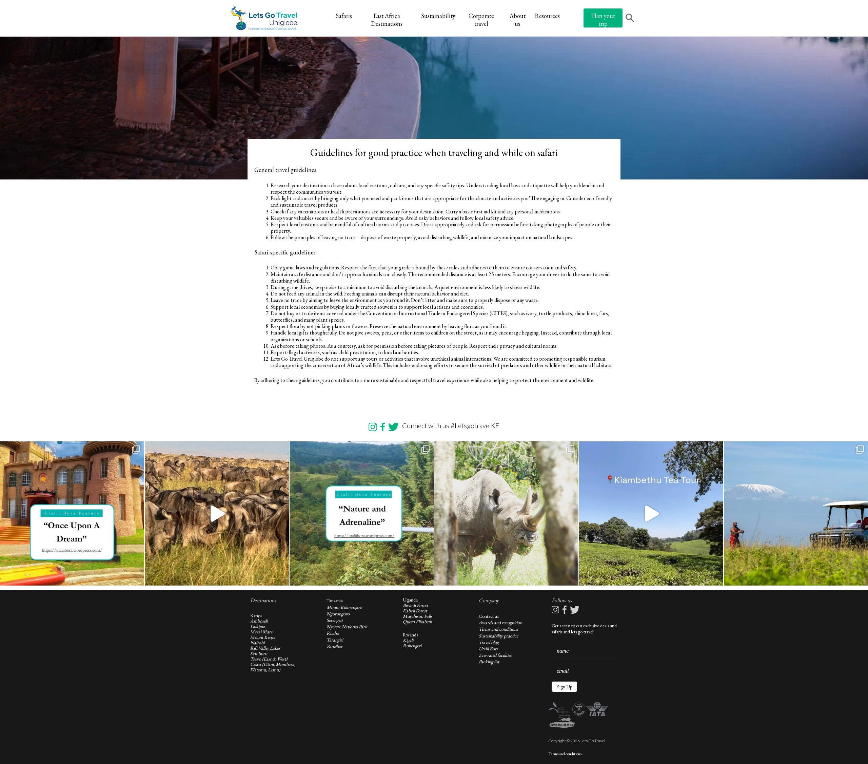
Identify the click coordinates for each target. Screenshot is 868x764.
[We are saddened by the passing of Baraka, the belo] (506, 513)
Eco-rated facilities (495, 655)
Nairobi (257, 642)
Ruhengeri (412, 646)
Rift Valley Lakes (265, 648)
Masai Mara (261, 632)
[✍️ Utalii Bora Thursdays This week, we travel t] (72, 513)
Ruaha (333, 633)
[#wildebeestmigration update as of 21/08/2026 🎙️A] (217, 513)
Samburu (258, 653)
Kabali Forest (415, 611)
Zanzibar (334, 646)
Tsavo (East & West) (268, 659)
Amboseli (259, 621)
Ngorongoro (338, 614)
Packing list (489, 661)
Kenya (256, 615)
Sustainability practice (498, 636)
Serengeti (334, 620)
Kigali (408, 640)
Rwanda (410, 635)
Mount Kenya (262, 637)
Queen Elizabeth (417, 621)
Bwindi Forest (415, 605)
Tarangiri (335, 640)
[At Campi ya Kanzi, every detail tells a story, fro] (796, 513)
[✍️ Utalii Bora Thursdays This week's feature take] (362, 513)
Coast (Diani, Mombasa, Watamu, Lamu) (272, 667)
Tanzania (335, 600)
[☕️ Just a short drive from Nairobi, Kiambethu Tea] (651, 513)
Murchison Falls (417, 616)
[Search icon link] (630, 18)
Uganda (410, 600)
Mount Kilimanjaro (344, 607)
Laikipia (257, 626)
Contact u (488, 616)
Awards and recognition (500, 622)
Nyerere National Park (347, 627)
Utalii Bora (488, 649)
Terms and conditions (498, 629)
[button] (564, 687)
